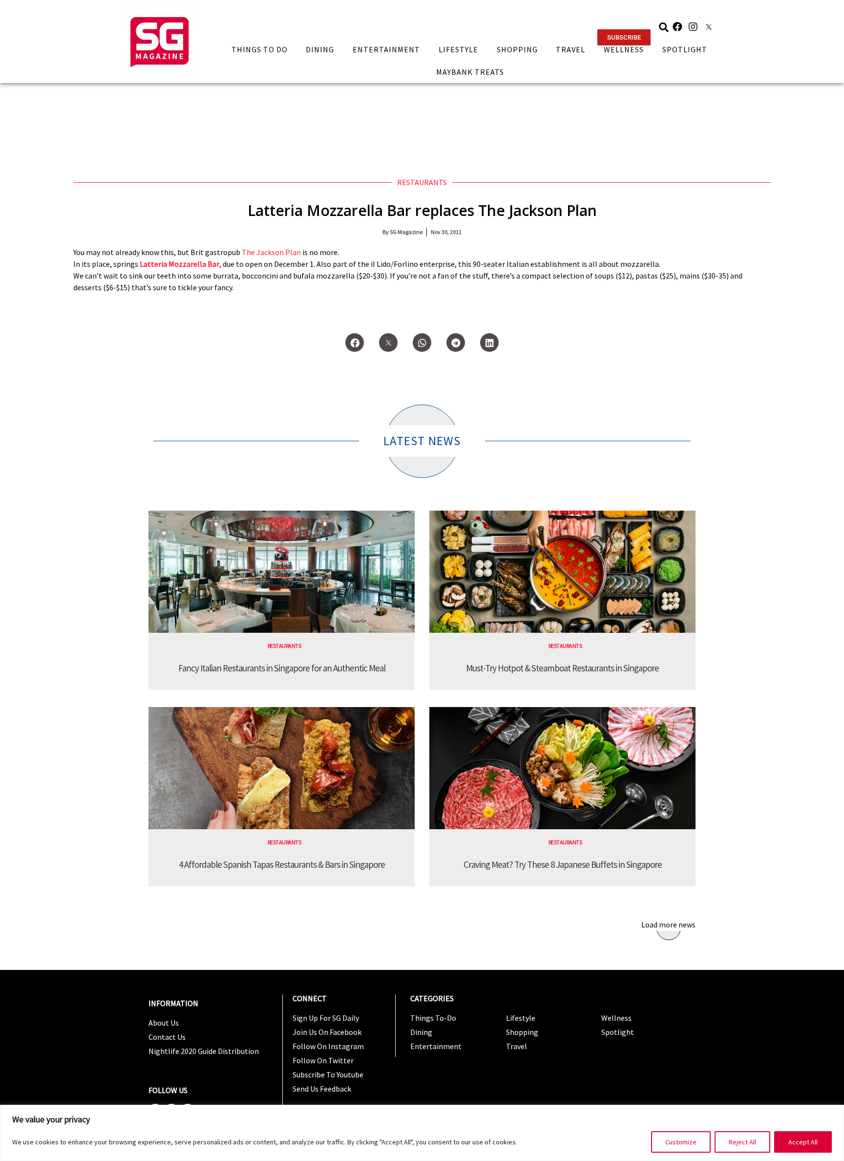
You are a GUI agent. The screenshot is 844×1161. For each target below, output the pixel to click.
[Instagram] (693, 27)
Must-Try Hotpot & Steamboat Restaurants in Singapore (562, 668)
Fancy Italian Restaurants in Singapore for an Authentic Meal (281, 668)
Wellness (624, 49)
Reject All (742, 1142)
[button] (624, 37)
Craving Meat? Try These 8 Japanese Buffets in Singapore (563, 864)
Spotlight (684, 49)
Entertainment (386, 49)
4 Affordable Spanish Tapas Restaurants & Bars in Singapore (282, 864)
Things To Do (260, 49)
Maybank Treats (470, 72)
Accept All (803, 1142)
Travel (570, 49)
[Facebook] (677, 27)
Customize (680, 1142)
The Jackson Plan (271, 252)
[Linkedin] (489, 342)
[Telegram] (455, 342)
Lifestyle (458, 49)
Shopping (517, 49)
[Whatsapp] (422, 342)
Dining (320, 49)
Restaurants (422, 182)
